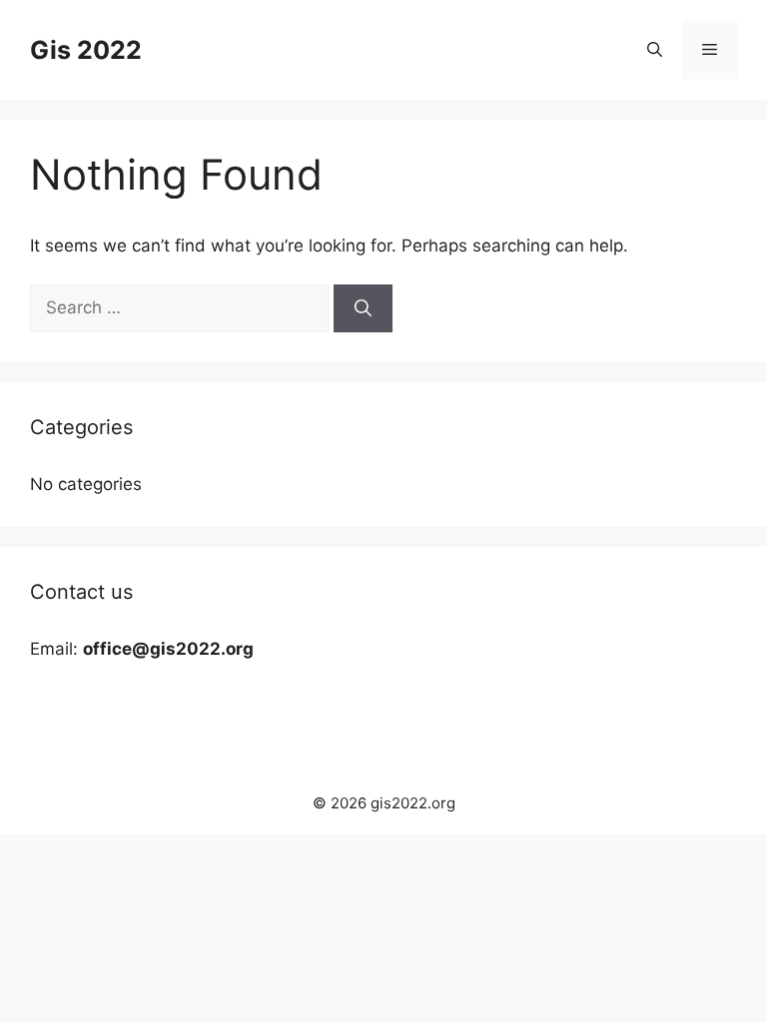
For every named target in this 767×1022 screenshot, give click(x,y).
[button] (654, 50)
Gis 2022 (86, 50)
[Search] (363, 308)
